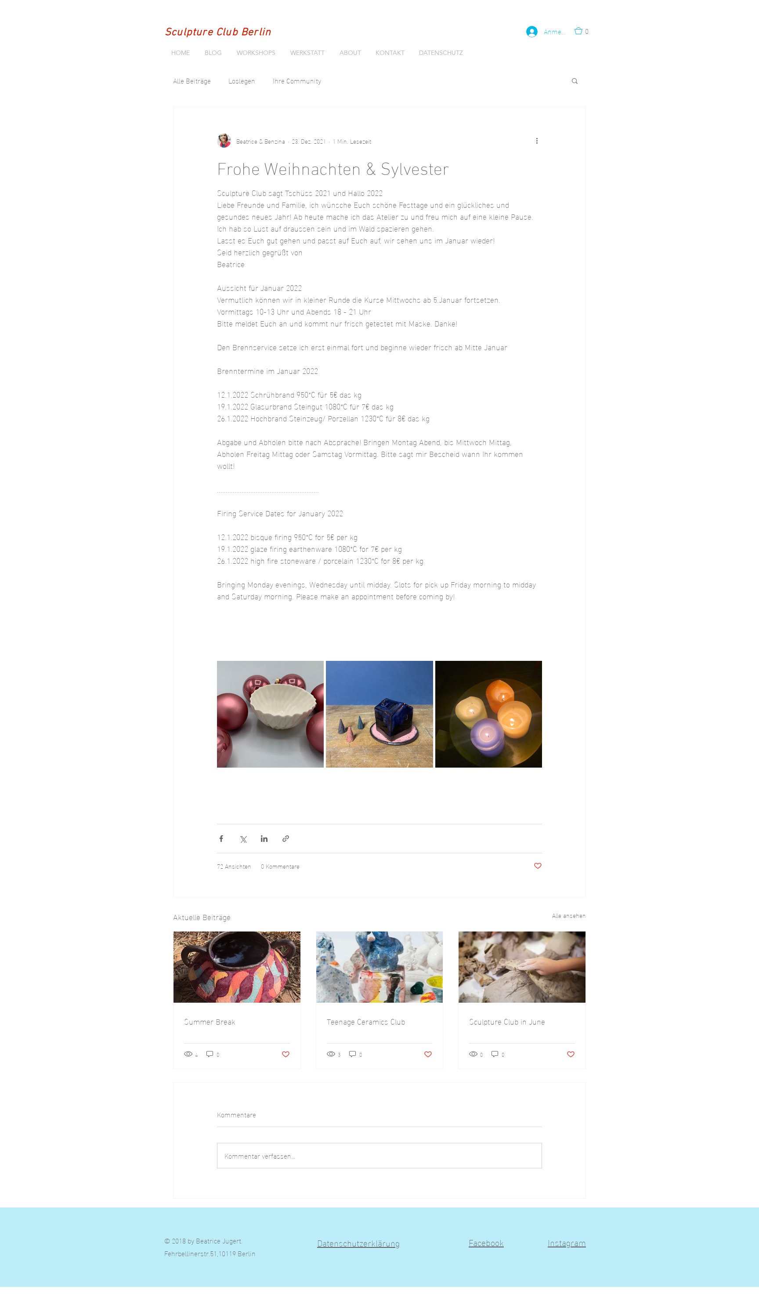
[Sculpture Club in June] (522, 967)
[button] (584, 30)
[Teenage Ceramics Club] (379, 967)
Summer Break (209, 1021)
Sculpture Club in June (507, 1021)
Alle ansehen (569, 915)
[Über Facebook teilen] (221, 838)
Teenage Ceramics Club (366, 1021)
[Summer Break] (236, 967)
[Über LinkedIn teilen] (264, 838)
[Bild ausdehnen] (270, 714)
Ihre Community (297, 80)
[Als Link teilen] (286, 838)
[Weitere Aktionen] (536, 140)
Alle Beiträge (192, 80)
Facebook (486, 1242)
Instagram (567, 1242)
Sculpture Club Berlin (218, 32)
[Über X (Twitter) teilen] (243, 838)
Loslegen (241, 80)
